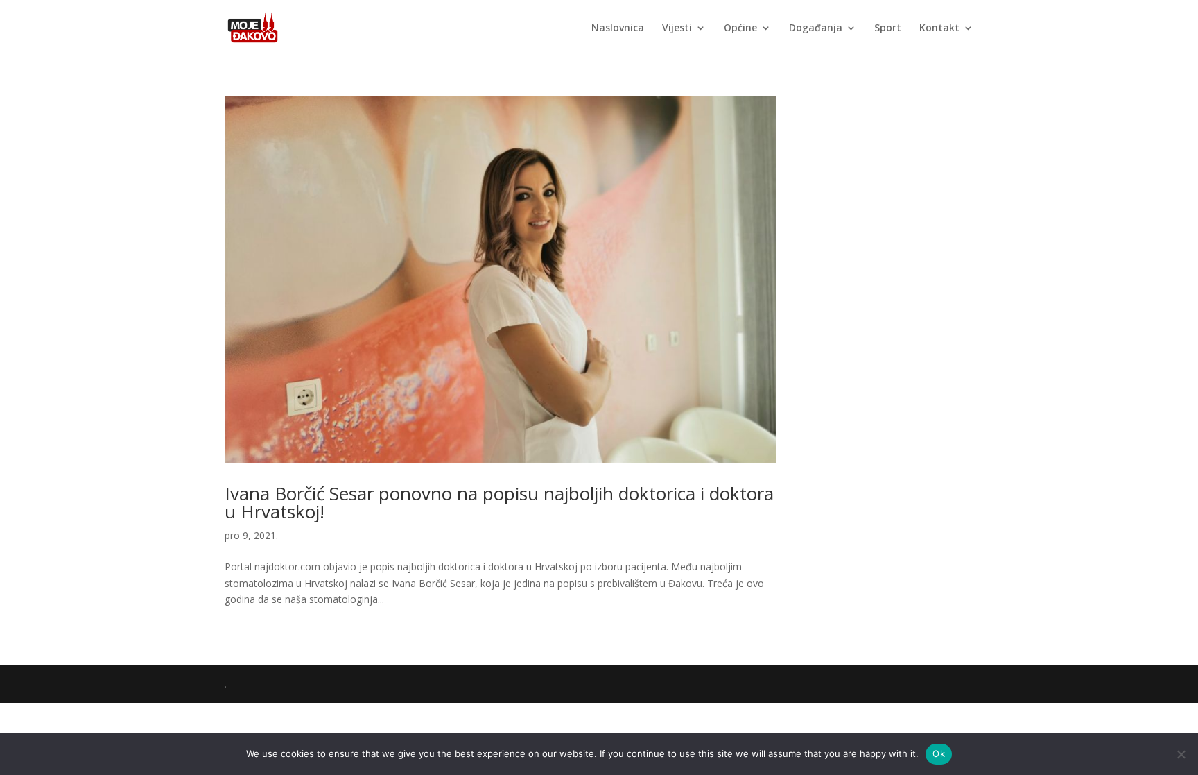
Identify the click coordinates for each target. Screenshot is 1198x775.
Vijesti (677, 28)
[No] (1181, 754)
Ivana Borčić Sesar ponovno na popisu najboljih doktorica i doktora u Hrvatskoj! (499, 502)
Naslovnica (617, 28)
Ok (938, 753)
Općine (740, 28)
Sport (887, 28)
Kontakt (939, 28)
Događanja (815, 28)
